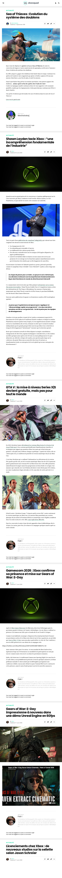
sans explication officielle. (36, 520)
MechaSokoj (15, 23)
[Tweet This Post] (48, 23)
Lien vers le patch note (13, 99)
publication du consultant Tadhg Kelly (30, 240)
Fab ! (13, 151)
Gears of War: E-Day (15, 640)
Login (32, 125)
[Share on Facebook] (45, 23)
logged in (16, 127)
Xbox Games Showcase (18, 628)
